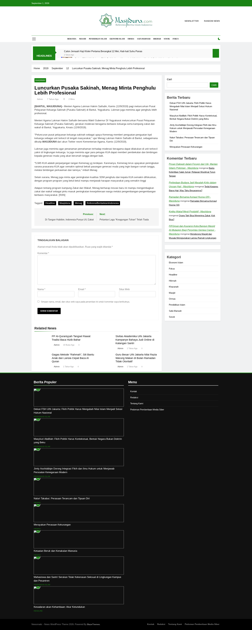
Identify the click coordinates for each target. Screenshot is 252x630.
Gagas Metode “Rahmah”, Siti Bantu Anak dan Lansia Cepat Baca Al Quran (73, 358)
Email (82, 289)
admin (40, 99)
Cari (169, 79)
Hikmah (157, 39)
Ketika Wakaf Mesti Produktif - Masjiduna (190, 211)
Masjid (82, 39)
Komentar (43, 253)
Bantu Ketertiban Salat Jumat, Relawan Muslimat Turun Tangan (192, 172)
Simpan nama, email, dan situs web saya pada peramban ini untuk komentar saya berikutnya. (85, 301)
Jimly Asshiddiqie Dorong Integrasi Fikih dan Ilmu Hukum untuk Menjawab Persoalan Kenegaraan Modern (193, 128)
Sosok (167, 39)
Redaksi (134, 397)
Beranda (71, 39)
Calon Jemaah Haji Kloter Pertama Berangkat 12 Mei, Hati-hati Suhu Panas (103, 51)
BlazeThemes (93, 624)
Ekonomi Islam (117, 39)
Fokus (176, 39)
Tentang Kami (136, 403)
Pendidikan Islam (98, 39)
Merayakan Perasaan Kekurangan (186, 147)
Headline (50, 203)
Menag (78, 203)
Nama (41, 289)
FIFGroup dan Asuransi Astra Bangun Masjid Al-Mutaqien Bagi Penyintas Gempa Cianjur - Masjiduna (192, 230)
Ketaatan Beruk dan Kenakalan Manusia (55, 551)
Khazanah (40, 80)
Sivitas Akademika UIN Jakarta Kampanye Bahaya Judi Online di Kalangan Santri (135, 340)
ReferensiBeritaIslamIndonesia (103, 203)
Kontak (133, 391)
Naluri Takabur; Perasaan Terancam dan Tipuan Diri (62, 498)
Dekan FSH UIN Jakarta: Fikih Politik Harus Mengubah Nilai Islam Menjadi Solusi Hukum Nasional (191, 106)
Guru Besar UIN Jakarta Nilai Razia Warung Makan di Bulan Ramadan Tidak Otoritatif (136, 358)
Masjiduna (65, 203)
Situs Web (124, 289)
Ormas (131, 39)
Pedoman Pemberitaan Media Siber (147, 409)
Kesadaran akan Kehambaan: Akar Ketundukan (59, 607)
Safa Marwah (143, 39)
